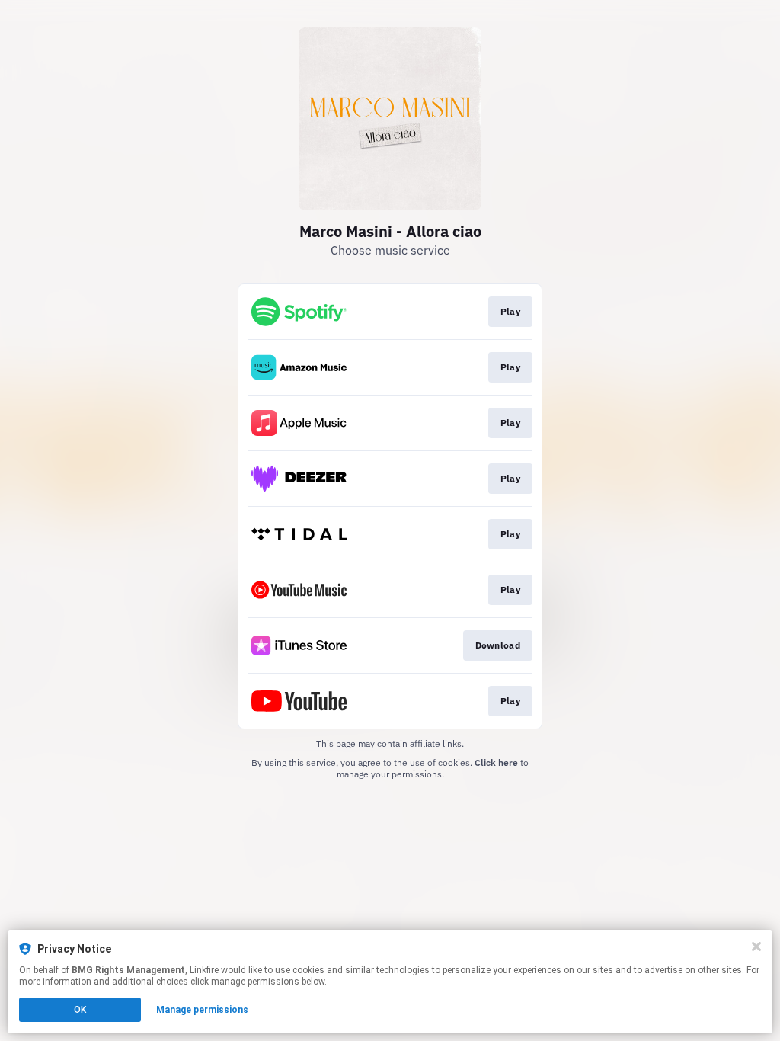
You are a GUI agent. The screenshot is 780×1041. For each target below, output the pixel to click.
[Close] (756, 946)
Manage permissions (202, 1009)
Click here (496, 762)
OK (80, 1009)
